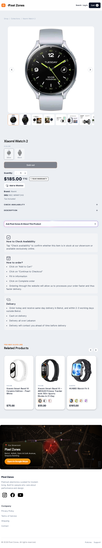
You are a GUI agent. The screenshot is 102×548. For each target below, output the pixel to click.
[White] (81, 401)
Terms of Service (9, 516)
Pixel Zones (7, 477)
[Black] (71, 401)
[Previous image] (11, 69)
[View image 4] (49, 119)
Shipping (5, 521)
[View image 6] (73, 119)
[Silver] (76, 401)
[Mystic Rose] (50, 401)
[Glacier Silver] (45, 401)
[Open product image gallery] (51, 69)
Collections (15, 19)
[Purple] (86, 401)
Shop (6, 19)
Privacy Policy (7, 511)
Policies (88, 542)
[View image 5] (61, 119)
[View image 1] (13, 119)
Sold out (31, 165)
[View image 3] (37, 119)
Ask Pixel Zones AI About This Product (23, 224)
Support (97, 542)
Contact (4, 526)
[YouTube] (20, 495)
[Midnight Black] (40, 401)
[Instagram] (4, 495)
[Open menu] (3, 5)
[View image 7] (85, 119)
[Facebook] (12, 495)
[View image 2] (25, 119)
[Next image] (90, 69)
